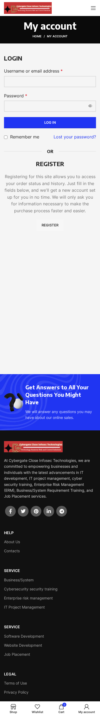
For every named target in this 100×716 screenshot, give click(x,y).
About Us (12, 541)
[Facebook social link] (10, 511)
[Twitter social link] (23, 511)
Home (37, 36)
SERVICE (12, 570)
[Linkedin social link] (48, 511)
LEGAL (10, 674)
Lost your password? (75, 136)
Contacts (12, 551)
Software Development (24, 636)
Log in (50, 122)
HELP (9, 532)
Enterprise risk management (28, 598)
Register (50, 225)
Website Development (23, 645)
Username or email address (33, 71)
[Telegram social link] (61, 511)
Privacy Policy (16, 692)
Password (15, 95)
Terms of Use (15, 683)
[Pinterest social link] (36, 511)
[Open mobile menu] (93, 8)
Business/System (19, 580)
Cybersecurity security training (31, 589)
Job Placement (17, 654)
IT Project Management (24, 607)
